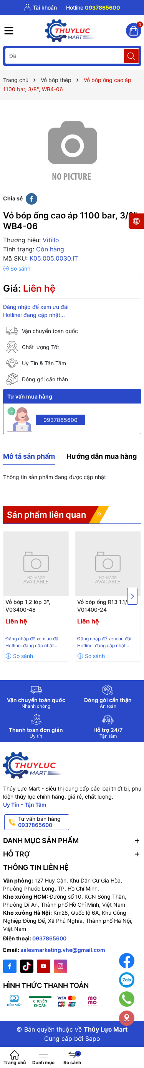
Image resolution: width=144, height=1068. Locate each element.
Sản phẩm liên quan (46, 515)
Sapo (92, 1038)
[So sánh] (16, 269)
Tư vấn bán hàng (39, 821)
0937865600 (60, 420)
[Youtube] (43, 966)
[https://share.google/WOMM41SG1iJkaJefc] (126, 1018)
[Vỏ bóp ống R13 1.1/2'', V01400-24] (108, 563)
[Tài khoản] (40, 7)
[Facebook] (10, 966)
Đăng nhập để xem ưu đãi (35, 307)
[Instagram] (60, 966)
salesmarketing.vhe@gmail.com (62, 950)
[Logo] (70, 30)
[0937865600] (93, 7)
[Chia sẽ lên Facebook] (31, 198)
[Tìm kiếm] (131, 56)
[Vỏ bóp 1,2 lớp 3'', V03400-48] (36, 563)
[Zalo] (126, 980)
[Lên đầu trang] (132, 1042)
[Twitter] (26, 966)
